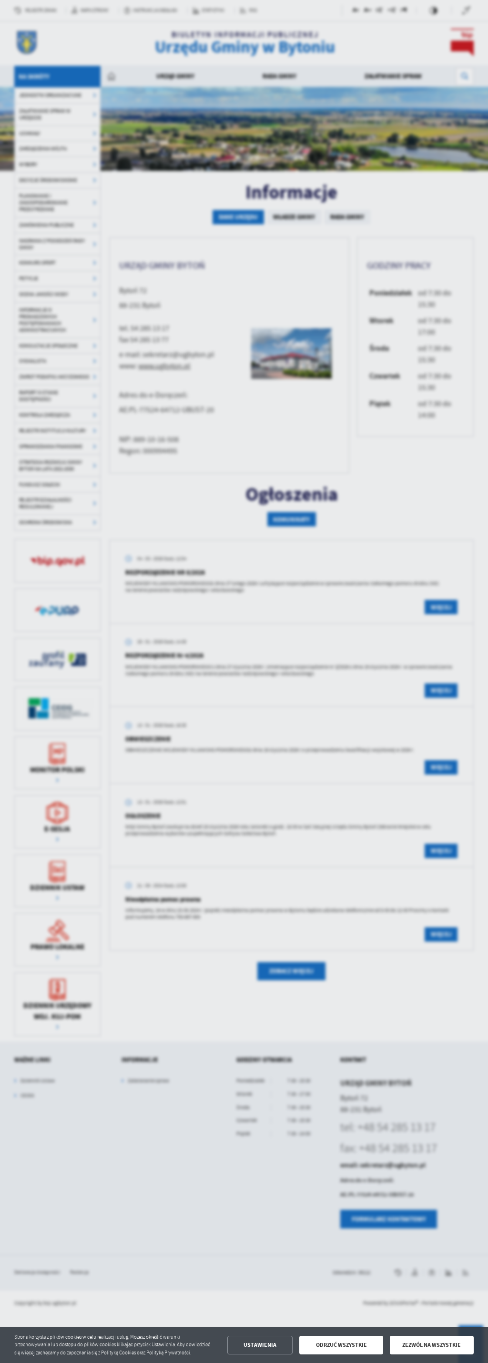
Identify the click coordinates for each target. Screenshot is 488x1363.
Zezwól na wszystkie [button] (431, 1345)
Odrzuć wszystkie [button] (341, 1345)
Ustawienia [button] (260, 1345)
